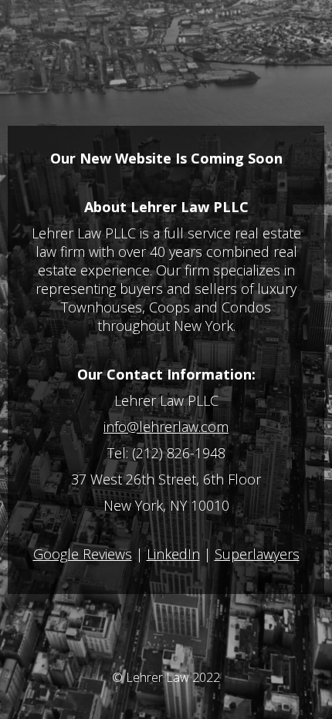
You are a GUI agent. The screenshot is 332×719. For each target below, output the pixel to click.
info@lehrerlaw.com (166, 426)
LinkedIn (173, 554)
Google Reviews (82, 554)
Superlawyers (257, 554)
